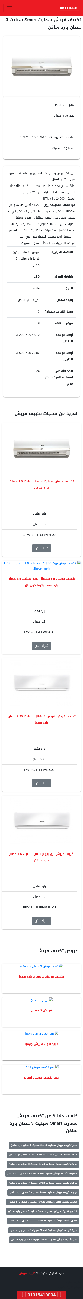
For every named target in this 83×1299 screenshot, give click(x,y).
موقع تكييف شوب (69, 1287)
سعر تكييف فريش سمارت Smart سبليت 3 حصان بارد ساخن (44, 1145)
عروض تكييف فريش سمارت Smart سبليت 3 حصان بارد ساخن (43, 1164)
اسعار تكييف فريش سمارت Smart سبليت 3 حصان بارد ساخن (43, 1155)
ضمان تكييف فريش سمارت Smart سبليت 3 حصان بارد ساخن (43, 1221)
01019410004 (41, 1295)
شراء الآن (42, 548)
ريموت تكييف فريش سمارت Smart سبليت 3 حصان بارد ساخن (43, 1202)
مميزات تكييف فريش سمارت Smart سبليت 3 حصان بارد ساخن (42, 1174)
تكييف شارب (73, 1282)
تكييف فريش (27, 1273)
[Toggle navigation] (9, 8)
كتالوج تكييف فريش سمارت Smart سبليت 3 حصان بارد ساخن (42, 1211)
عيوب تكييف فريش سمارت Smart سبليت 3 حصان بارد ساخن (43, 1192)
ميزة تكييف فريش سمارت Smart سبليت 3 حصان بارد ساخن (43, 1230)
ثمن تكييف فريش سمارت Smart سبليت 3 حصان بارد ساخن (44, 1240)
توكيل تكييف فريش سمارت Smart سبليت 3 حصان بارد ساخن (43, 1183)
